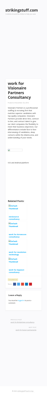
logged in (21, 300)
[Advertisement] (23, 43)
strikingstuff (21, 391)
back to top (30, 391)
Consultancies (12, 280)
